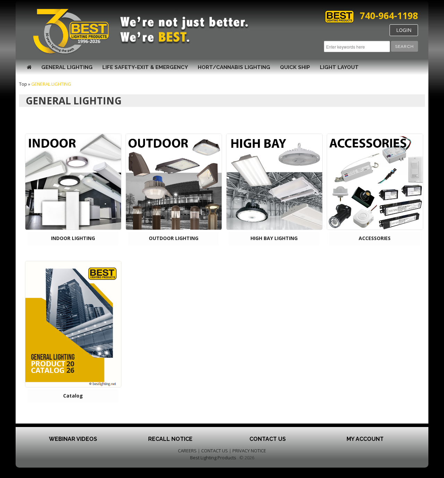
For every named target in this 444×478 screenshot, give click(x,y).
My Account (365, 439)
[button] (404, 46)
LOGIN (403, 30)
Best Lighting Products (213, 457)
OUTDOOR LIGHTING (173, 238)
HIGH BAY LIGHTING (274, 238)
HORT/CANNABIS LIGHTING (234, 67)
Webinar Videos (73, 439)
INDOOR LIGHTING (73, 238)
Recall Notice (170, 439)
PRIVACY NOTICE (249, 450)
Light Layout (339, 67)
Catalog (73, 395)
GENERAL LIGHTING (67, 67)
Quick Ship (295, 67)
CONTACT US (214, 450)
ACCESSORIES (375, 238)
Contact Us (267, 439)
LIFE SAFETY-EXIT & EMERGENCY (145, 67)
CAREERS (187, 450)
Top (23, 84)
